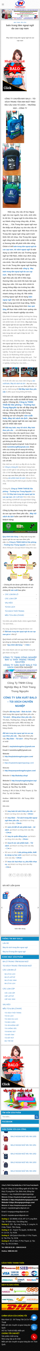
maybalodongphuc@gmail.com (22, 746)
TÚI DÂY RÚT (9, 1038)
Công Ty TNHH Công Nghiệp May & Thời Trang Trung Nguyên (20, 659)
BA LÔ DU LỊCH (10, 974)
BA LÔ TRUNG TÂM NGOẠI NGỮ (16, 961)
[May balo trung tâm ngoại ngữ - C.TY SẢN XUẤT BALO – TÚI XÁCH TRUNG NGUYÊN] (20, 4)
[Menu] (3, 4)
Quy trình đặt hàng (14, 645)
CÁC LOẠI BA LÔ (9, 970)
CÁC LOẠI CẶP (9, 989)
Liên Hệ (6, 943)
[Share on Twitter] (18, 875)
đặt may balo (14, 712)
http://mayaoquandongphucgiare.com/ (20, 771)
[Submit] (37, 1117)
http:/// (24, 781)
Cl (7, 833)
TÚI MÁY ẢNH (9, 1035)
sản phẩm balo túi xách (17, 478)
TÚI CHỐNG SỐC (11, 1028)
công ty (18, 271)
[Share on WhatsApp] (10, 875)
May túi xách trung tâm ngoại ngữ (15, 947)
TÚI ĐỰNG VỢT (10, 1031)
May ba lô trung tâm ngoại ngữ (14, 952)
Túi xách (6, 717)
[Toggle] (36, 594)
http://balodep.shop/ (19, 776)
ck (10, 833)
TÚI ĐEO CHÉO (10, 1022)
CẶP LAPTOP (9, 996)
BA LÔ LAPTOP (10, 977)
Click (27, 645)
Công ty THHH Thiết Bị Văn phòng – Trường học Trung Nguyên (19, 405)
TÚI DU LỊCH (9, 1016)
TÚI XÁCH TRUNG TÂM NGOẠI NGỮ (17, 966)
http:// (18, 756)
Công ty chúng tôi (11, 467)
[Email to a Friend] (22, 875)
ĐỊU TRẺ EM (9, 1041)
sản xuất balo (18, 497)
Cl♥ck (30, 814)
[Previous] (2, 912)
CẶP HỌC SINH (10, 999)
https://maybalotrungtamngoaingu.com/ (19, 763)
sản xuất (14, 590)
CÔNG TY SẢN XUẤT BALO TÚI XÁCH (20, 666)
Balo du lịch (26, 712)
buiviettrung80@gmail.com (18, 447)
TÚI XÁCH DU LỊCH (11, 1019)
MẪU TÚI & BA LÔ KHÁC (12, 1009)
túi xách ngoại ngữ (22, 250)
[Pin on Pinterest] (26, 875)
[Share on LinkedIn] (29, 875)
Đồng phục (16, 717)
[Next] (38, 912)
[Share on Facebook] (14, 875)
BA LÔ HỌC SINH (11, 980)
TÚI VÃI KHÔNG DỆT (12, 1025)
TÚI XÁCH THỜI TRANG (13, 1013)
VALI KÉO (6, 1004)
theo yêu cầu (26, 717)
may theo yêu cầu (20, 22)
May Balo (10, 739)
